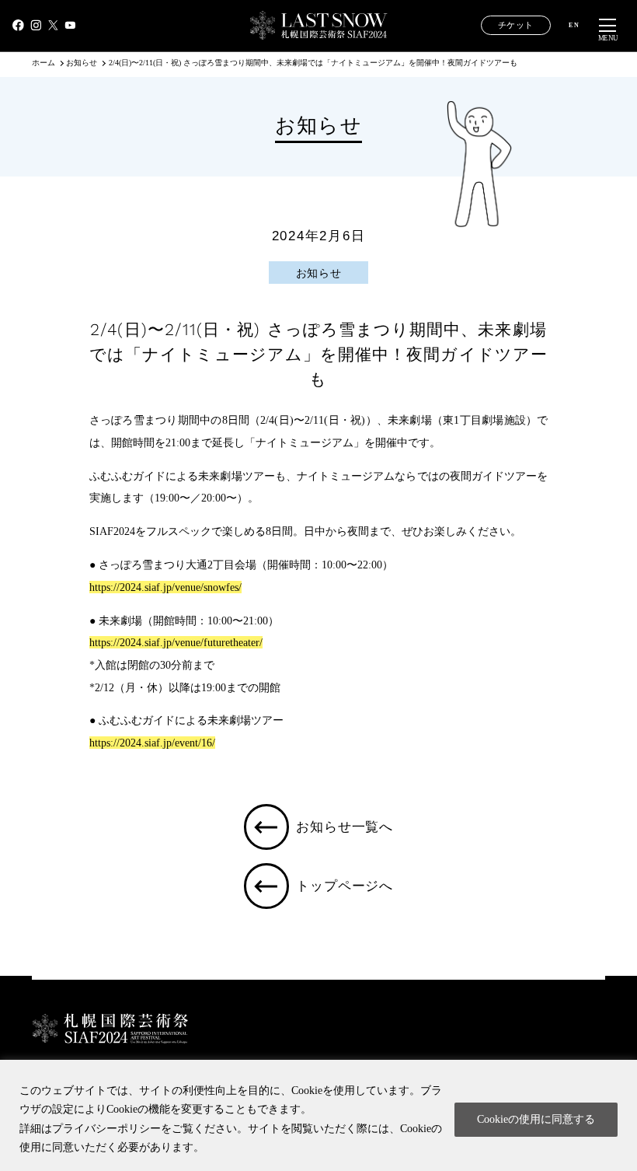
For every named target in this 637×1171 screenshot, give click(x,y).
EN (574, 26)
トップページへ (344, 885)
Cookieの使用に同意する (536, 1119)
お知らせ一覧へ (344, 826)
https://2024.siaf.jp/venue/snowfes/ (165, 587)
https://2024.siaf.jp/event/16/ (152, 742)
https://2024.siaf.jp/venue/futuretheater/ (176, 642)
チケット (516, 25)
